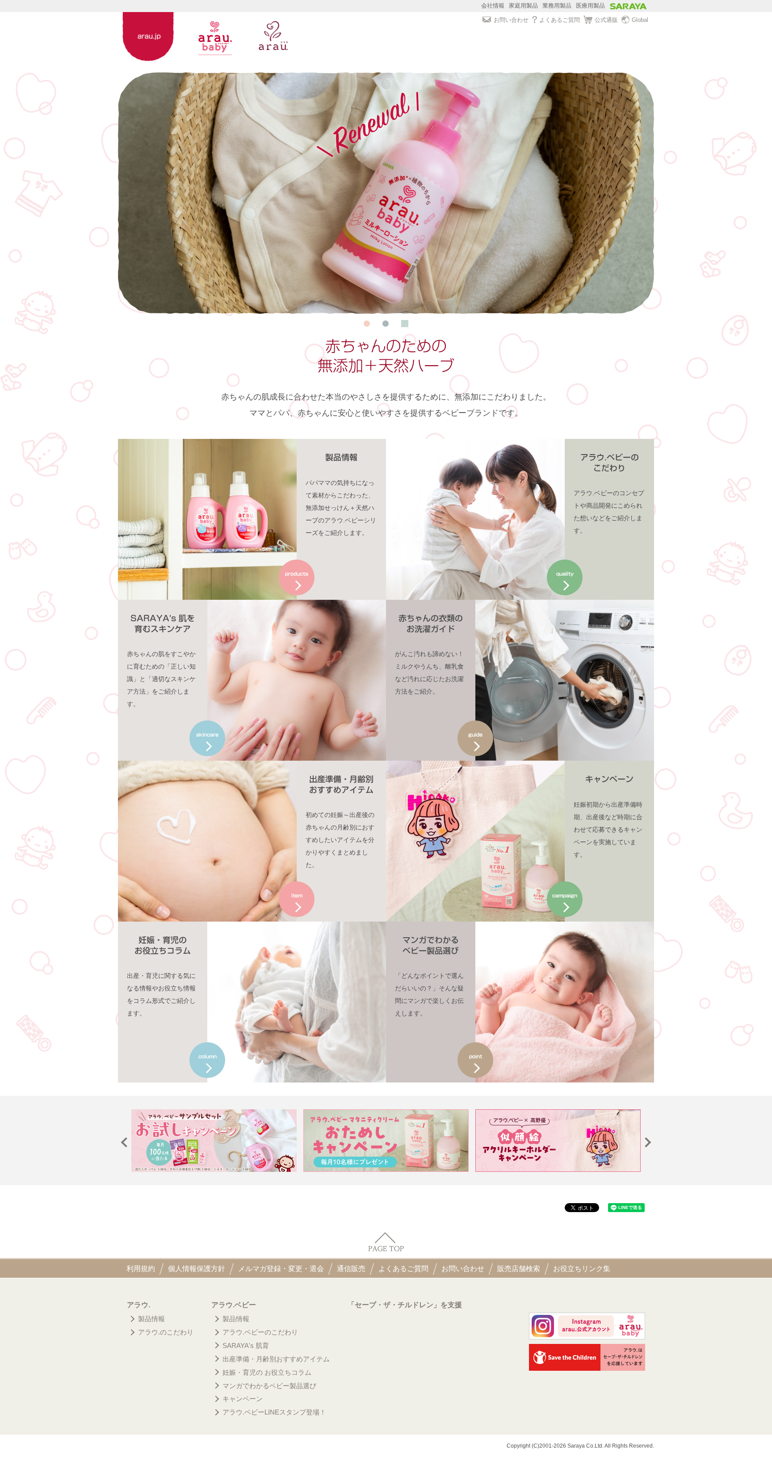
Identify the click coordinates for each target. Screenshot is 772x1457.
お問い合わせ (511, 20)
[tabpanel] (386, 193)
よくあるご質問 (559, 20)
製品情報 (151, 1318)
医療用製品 (590, 5)
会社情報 (492, 5)
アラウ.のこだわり (165, 1332)
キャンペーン (242, 1398)
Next (646, 1142)
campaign (564, 895)
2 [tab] (385, 323)
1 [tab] (367, 323)
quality (565, 573)
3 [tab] (404, 323)
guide (475, 734)
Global (640, 20)
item (296, 895)
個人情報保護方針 (196, 1268)
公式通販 (606, 20)
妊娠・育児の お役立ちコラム (266, 1372)
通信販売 (351, 1268)
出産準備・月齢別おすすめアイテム (276, 1359)
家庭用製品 (523, 5)
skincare (207, 734)
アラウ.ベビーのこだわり (260, 1332)
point (475, 1056)
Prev (126, 1142)
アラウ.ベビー (233, 1305)
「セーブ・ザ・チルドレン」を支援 (405, 1305)
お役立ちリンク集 (581, 1268)
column (207, 1056)
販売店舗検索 (518, 1268)
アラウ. (138, 1305)
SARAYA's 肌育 (245, 1345)
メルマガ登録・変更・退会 (281, 1268)
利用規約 (140, 1268)
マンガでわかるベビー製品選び (269, 1386)
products (296, 573)
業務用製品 (556, 5)
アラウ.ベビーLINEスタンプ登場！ (274, 1412)
